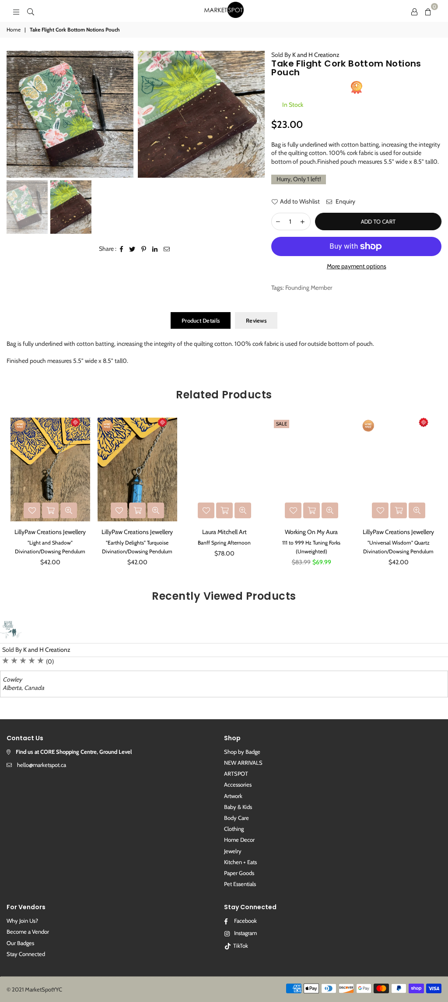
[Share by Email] (167, 249)
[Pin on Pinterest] (144, 249)
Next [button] (433, 494)
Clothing (234, 828)
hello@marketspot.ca (41, 764)
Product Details (201, 320)
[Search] (30, 11)
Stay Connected (26, 953)
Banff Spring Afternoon (224, 542)
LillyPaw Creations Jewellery (50, 532)
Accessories (238, 784)
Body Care (236, 817)
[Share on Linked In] (155, 249)
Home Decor (239, 839)
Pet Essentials (240, 883)
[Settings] (414, 11)
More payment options (356, 266)
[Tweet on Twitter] (132, 249)
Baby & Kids (238, 806)
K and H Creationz (316, 55)
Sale (281, 424)
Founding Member (308, 288)
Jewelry (233, 850)
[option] (70, 114)
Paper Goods (239, 872)
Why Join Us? (22, 920)
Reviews (256, 320)
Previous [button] (14, 494)
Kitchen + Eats (240, 861)
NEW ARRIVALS (243, 762)
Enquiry (344, 201)
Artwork (233, 795)
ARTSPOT (236, 773)
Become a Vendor (28, 931)
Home (14, 29)
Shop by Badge (242, 751)
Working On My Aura (311, 532)
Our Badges (20, 942)
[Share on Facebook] (121, 249)
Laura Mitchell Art (224, 532)
